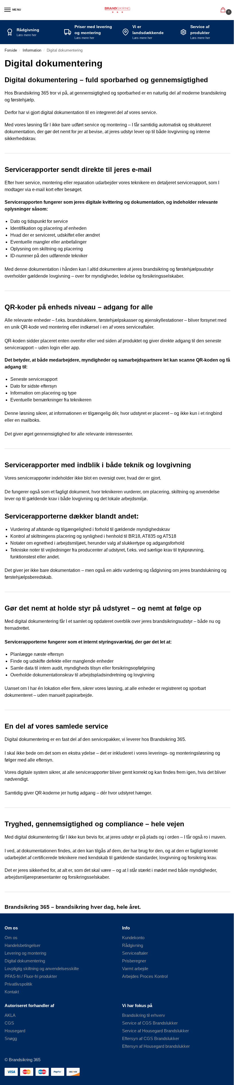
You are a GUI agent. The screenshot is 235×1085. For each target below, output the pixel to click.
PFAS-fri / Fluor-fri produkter (31, 976)
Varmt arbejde (135, 968)
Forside (11, 50)
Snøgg (11, 1038)
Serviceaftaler (135, 953)
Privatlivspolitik (18, 984)
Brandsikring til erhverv (143, 1015)
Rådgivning (132, 945)
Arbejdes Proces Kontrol (145, 976)
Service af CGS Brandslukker (150, 1023)
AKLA (10, 1015)
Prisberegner (134, 961)
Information (32, 50)
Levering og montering (25, 953)
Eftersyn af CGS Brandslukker (150, 1038)
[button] (224, 10)
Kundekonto (133, 937)
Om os (11, 937)
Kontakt (12, 992)
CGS (9, 1023)
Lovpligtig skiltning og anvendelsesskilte (42, 968)
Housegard (15, 1031)
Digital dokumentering (25, 961)
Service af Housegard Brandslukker (155, 1031)
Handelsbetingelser (22, 945)
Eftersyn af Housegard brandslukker (156, 1046)
